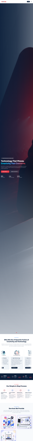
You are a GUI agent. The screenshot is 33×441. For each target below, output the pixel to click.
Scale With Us (12, 367)
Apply (28, 1)
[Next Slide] (31, 169)
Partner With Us (4, 171)
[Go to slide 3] (17, 332)
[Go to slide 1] (15, 332)
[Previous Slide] (2, 169)
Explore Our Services (14, 171)
